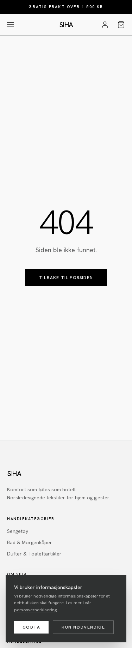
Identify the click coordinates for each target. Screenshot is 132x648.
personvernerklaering (35, 610)
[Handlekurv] (121, 25)
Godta (31, 627)
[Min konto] (105, 25)
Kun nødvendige (83, 627)
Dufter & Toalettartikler (34, 554)
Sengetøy (17, 531)
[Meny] (10, 24)
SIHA (66, 24)
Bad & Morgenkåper (29, 542)
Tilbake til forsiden (66, 277)
